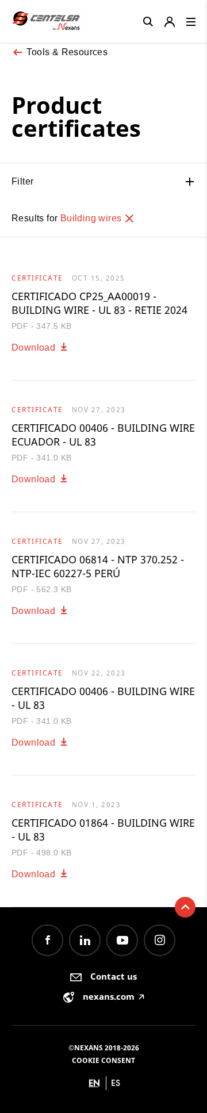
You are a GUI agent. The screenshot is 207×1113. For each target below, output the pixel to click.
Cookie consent (103, 1060)
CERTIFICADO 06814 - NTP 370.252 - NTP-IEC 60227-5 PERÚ (98, 566)
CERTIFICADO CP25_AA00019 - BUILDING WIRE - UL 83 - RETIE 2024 (99, 303)
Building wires (92, 218)
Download (35, 347)
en (94, 1082)
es (115, 1082)
